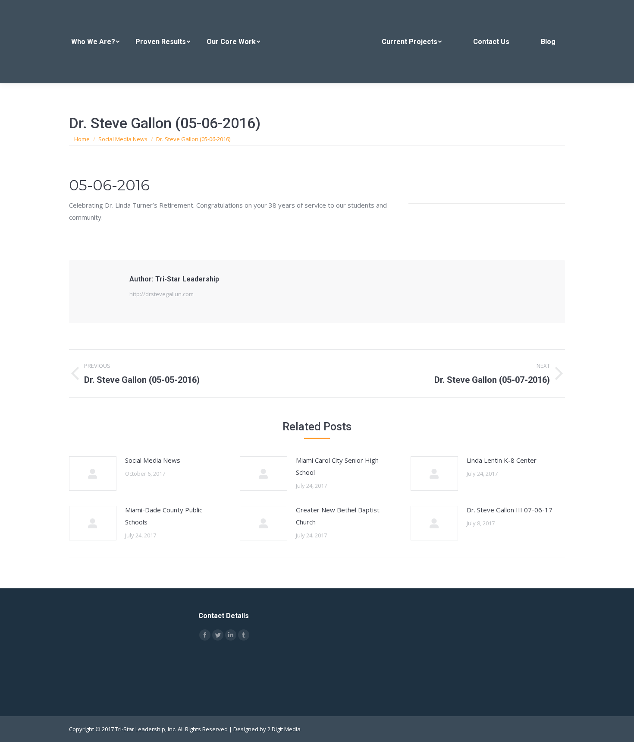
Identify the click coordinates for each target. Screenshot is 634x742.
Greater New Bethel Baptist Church (338, 515)
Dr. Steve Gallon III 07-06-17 (509, 509)
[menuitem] (95, 41)
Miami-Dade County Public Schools (163, 515)
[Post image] (92, 473)
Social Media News (152, 460)
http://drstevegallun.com (161, 294)
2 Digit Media (284, 729)
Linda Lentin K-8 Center (502, 460)
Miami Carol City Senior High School (337, 466)
